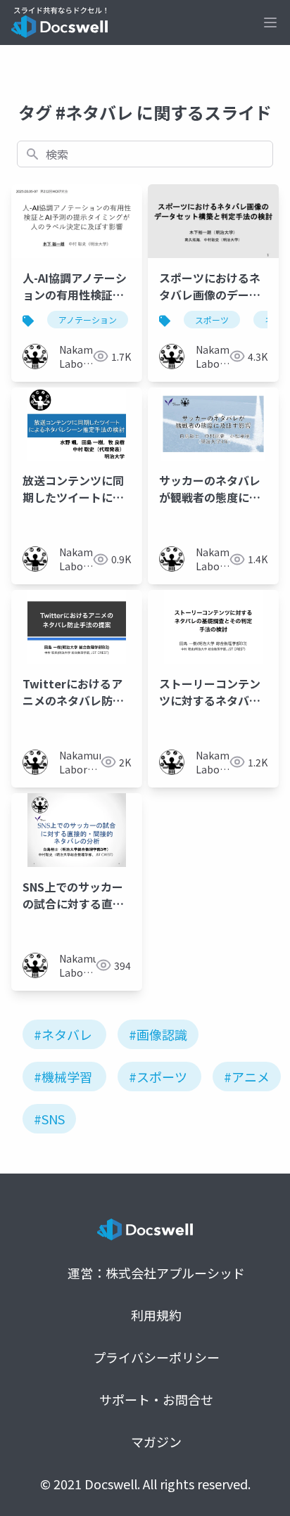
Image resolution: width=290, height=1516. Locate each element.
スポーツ (212, 320)
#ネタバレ (63, 1034)
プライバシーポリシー (156, 1357)
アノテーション (87, 320)
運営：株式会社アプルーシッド (156, 1273)
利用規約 (156, 1315)
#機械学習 (63, 1076)
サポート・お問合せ (156, 1399)
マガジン (156, 1441)
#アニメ (247, 1076)
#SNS (49, 1119)
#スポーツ (158, 1076)
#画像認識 (158, 1034)
